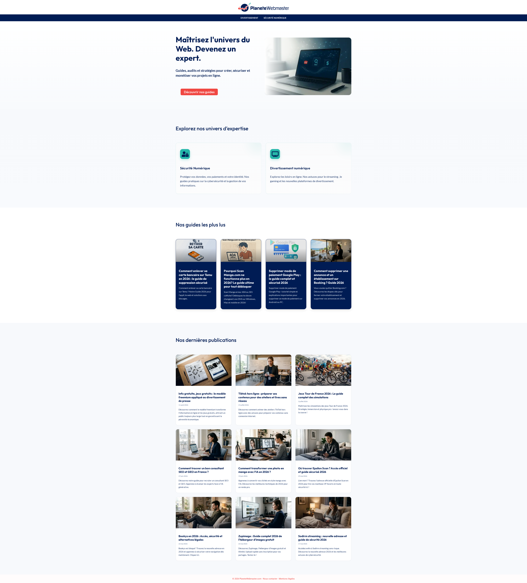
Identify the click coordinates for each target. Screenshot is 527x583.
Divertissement (249, 18)
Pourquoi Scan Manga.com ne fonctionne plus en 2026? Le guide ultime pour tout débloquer (239, 278)
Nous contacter (270, 579)
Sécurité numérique (275, 18)
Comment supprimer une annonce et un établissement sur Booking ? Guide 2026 (331, 277)
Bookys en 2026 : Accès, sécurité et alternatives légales (200, 537)
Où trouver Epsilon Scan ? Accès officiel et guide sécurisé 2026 (322, 470)
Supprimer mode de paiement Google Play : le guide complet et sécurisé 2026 (285, 277)
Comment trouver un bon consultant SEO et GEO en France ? (201, 470)
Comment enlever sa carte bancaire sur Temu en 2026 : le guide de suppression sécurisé (195, 277)
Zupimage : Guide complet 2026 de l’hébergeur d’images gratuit (260, 537)
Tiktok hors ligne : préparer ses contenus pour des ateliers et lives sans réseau (262, 397)
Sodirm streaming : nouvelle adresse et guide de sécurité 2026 (322, 537)
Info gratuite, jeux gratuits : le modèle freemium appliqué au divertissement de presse (202, 397)
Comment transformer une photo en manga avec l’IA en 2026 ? (261, 470)
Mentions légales (287, 579)
